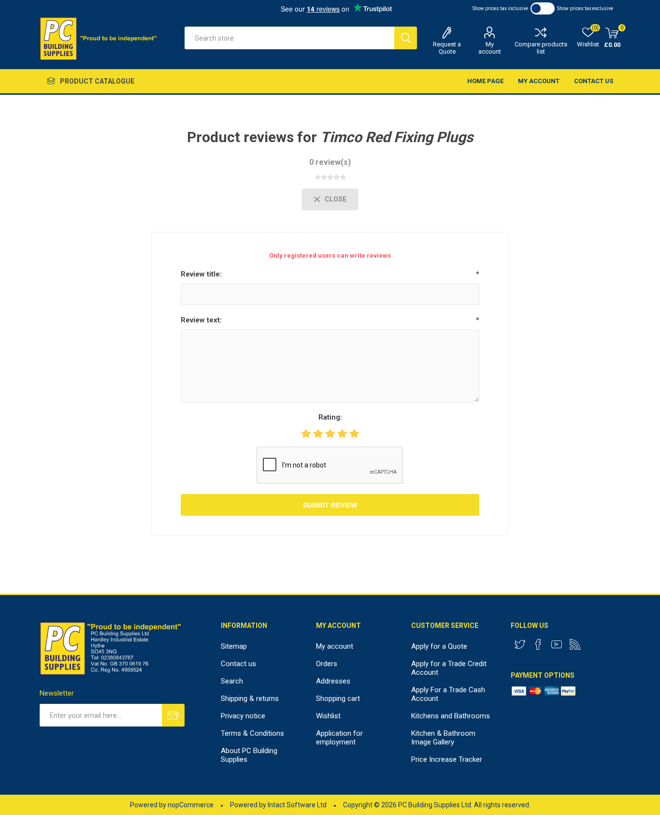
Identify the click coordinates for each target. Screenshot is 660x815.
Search (405, 38)
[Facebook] (538, 644)
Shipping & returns (250, 698)
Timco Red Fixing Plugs (396, 137)
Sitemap (234, 646)
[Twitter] (520, 644)
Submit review (330, 505)
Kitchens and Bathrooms (450, 716)
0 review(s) (330, 162)
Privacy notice (243, 716)
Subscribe (173, 715)
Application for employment (339, 737)
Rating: (330, 417)
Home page (485, 81)
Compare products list (541, 48)
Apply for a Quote (439, 646)
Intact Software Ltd (297, 805)
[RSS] (575, 644)
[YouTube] (556, 644)
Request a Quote (447, 48)
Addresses (333, 681)
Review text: (201, 320)
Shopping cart (338, 698)
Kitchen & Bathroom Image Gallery (443, 737)
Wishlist (328, 716)
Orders (326, 663)
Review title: (201, 274)
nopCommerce (191, 805)
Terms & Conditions (252, 733)
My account (489, 48)
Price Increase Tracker (446, 759)
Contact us (593, 81)
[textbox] (289, 38)
